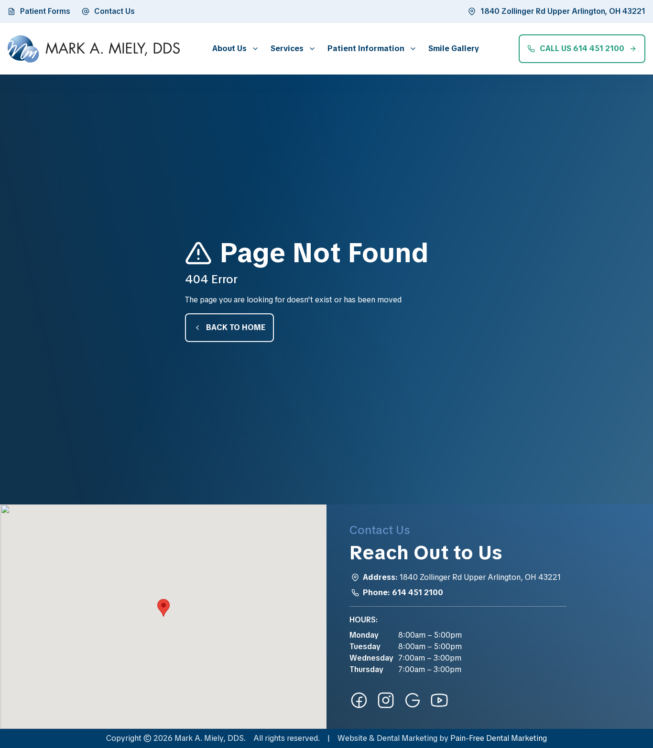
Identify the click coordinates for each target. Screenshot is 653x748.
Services (287, 48)
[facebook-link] (359, 700)
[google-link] (412, 700)
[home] (94, 49)
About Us (229, 48)
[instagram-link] (385, 700)
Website (352, 738)
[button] (234, 48)
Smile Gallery (453, 48)
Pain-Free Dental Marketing (498, 738)
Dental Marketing (407, 738)
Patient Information (365, 48)
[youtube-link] (439, 700)
